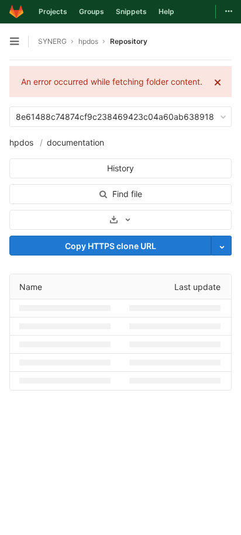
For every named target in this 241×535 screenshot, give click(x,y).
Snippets (131, 11)
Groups (91, 11)
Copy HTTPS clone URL (110, 246)
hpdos (21, 142)
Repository (128, 41)
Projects (53, 11)
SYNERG (52, 41)
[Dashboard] (16, 11)
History (120, 168)
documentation (74, 142)
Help (166, 11)
